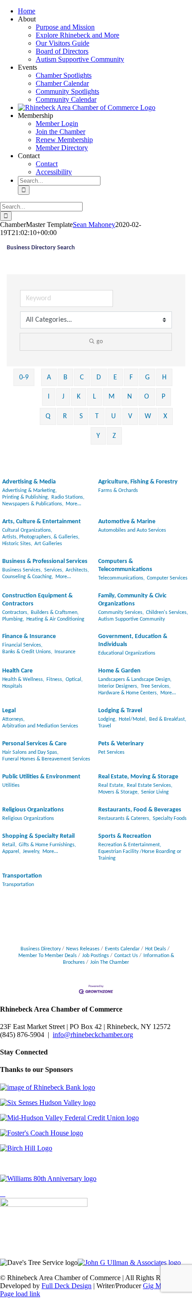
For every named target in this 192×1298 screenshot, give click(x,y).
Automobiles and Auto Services (132, 530)
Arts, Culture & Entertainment (41, 521)
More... (73, 504)
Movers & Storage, (118, 792)
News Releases (83, 949)
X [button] (165, 416)
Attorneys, (13, 719)
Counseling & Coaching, (27, 577)
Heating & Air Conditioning (55, 619)
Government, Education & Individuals (132, 640)
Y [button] (98, 436)
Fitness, (54, 679)
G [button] (147, 377)
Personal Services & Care (34, 743)
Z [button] (114, 436)
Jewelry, (31, 851)
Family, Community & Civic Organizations (132, 599)
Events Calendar (122, 949)
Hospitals (12, 686)
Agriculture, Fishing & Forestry (138, 482)
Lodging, (107, 719)
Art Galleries (48, 543)
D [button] (98, 377)
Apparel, (11, 851)
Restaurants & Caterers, (124, 818)
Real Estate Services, (149, 785)
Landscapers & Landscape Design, (134, 679)
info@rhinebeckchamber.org (93, 1034)
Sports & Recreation (124, 836)
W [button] (148, 416)
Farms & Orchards (118, 490)
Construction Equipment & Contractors (37, 599)
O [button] (146, 396)
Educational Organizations (126, 653)
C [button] (82, 377)
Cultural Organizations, (27, 530)
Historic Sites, (17, 543)
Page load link (20, 1294)
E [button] (115, 377)
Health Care (17, 671)
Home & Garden (119, 671)
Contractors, (15, 612)
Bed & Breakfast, (167, 719)
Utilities (11, 785)
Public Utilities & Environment (41, 776)
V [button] (130, 416)
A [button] (49, 377)
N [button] (129, 396)
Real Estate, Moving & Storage (138, 776)
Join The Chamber (109, 962)
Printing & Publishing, (25, 497)
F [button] (131, 377)
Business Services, (22, 570)
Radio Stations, (67, 497)
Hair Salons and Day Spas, (30, 752)
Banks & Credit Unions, (27, 652)
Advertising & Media (29, 482)
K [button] (78, 396)
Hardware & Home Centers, (128, 693)
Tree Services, (156, 686)
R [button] (65, 416)
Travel (104, 726)
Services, (53, 570)
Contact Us (126, 955)
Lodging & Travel (120, 710)
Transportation (22, 876)
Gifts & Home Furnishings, (47, 845)
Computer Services (167, 578)
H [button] (164, 377)
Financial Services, (22, 645)
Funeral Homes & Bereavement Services (46, 759)
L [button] (94, 396)
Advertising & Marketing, (29, 490)
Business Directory (41, 949)
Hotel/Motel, (133, 719)
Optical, (74, 679)
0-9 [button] (24, 377)
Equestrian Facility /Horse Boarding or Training (139, 855)
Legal (9, 710)
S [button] (81, 416)
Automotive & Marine (126, 521)
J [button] (63, 396)
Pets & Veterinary (121, 743)
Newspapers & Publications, (32, 504)
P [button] (163, 396)
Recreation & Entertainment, (129, 845)
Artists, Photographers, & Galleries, (40, 537)
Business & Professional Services (45, 561)
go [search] (99, 341)
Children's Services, (167, 612)
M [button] (112, 396)
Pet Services (111, 752)
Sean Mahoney (94, 224)
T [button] (97, 416)
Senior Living (155, 792)
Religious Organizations (33, 810)
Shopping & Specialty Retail (38, 836)
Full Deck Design (67, 1286)
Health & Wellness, (23, 679)
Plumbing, (13, 619)
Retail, (9, 845)
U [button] (113, 416)
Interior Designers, (118, 686)
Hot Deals (155, 949)
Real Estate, (111, 785)
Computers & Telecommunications (125, 565)
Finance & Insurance (29, 636)
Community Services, (121, 612)
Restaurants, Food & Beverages (139, 810)
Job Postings (95, 955)
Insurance (64, 652)
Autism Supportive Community (131, 619)
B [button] (65, 377)
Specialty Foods (170, 818)
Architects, (77, 570)
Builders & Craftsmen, (55, 612)
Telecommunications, (121, 578)
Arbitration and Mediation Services (40, 726)
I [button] (49, 396)
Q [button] (48, 416)
